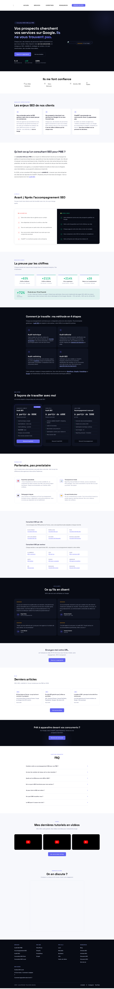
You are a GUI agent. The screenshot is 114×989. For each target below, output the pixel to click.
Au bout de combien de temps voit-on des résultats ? (41, 772)
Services (37, 5)
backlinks (36, 360)
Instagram (91, 985)
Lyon (59, 947)
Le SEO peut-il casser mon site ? (35, 802)
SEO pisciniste (30, 567)
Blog (81, 947)
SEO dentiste (30, 560)
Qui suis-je (83, 962)
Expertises (50, 5)
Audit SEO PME (18, 947)
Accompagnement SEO (20, 950)
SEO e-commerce (31, 553)
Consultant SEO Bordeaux (75, 537)
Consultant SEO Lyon (53, 530)
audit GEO (32, 177)
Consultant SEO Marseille (75, 530)
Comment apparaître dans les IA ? (23, 977)
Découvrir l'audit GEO (57, 441)
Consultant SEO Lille (31, 537)
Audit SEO (20, 429)
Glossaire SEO (84, 956)
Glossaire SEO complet (74, 567)
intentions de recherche (77, 342)
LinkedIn (82, 985)
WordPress (70, 371)
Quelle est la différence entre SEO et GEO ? (38, 778)
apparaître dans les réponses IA (68, 366)
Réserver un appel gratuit (23, 54)
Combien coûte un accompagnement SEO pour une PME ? (42, 766)
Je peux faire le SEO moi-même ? (35, 790)
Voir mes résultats (38, 54)
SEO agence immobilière (74, 560)
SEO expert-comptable (53, 560)
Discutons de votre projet (57, 737)
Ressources (63, 5)
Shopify (76, 371)
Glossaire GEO (84, 959)
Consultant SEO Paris (32, 530)
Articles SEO (83, 950)
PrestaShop (82, 371)
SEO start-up (51, 553)
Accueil (26, 5)
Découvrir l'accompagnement (86, 441)
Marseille (60, 950)
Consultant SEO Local (20, 959)
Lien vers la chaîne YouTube (57, 854)
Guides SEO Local (19, 969)
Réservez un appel (79, 5)
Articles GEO (83, 953)
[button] (37, 5)
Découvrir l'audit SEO (28, 441)
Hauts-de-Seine (62, 959)
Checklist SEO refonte (53, 567)
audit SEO (36, 323)
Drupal (28, 373)
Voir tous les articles (57, 710)
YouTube (97, 985)
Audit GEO (17, 953)
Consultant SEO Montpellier (54, 537)
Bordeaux (60, 953)
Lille (59, 956)
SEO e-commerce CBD (74, 553)
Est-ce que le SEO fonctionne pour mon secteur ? (40, 784)
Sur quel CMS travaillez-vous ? (34, 796)
